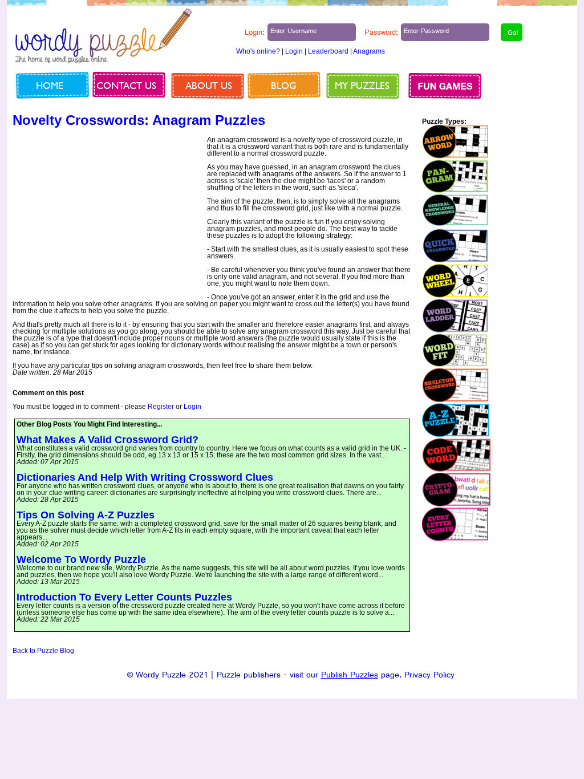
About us (208, 85)
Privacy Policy (429, 676)
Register (161, 407)
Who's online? (258, 51)
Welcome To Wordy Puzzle (81, 559)
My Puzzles (362, 85)
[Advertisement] (108, 216)
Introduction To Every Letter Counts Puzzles (124, 597)
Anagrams (369, 51)
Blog (284, 85)
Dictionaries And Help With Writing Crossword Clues (145, 477)
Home (49, 85)
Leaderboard (328, 51)
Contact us (126, 85)
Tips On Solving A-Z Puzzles (86, 515)
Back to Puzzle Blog (43, 651)
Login (294, 51)
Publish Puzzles (349, 676)
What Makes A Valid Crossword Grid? (107, 439)
